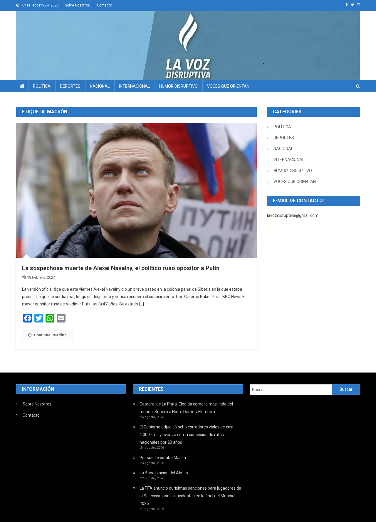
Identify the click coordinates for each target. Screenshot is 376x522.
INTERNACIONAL (134, 86)
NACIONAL (100, 86)
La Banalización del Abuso (164, 473)
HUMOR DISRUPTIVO (178, 86)
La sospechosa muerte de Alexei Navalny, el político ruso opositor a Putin (120, 268)
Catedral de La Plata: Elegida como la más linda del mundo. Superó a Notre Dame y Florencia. (186, 408)
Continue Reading (50, 335)
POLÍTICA (42, 86)
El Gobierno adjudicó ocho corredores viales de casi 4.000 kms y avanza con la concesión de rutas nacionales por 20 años (186, 435)
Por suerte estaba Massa (163, 457)
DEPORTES (70, 86)
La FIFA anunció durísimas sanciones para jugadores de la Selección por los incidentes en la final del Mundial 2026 (190, 496)
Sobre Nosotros (77, 5)
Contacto (104, 5)
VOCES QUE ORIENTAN (228, 86)
